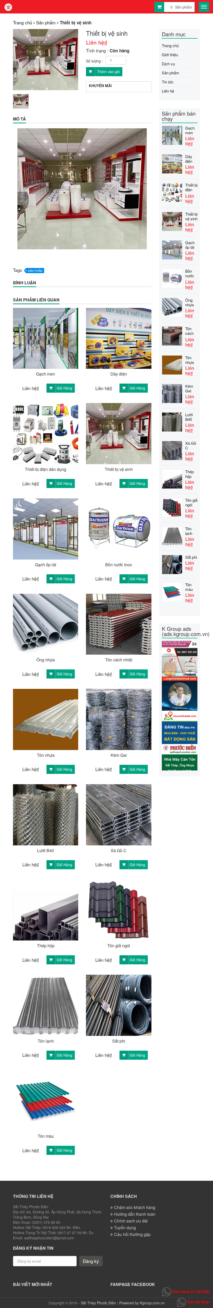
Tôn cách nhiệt (118, 659)
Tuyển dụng (125, 1228)
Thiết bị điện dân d (191, 188)
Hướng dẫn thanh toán (134, 1214)
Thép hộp (46, 945)
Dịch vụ (168, 63)
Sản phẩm (35, 270)
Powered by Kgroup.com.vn (142, 1302)
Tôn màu (46, 1136)
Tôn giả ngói (118, 945)
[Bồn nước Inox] (172, 277)
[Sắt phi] (172, 564)
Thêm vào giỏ (108, 71)
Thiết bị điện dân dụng (45, 469)
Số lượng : (94, 60)
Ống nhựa (45, 659)
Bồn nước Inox (118, 564)
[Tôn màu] (172, 591)
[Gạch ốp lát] (172, 249)
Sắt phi (118, 1041)
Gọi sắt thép (197, 1302)
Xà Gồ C (119, 850)
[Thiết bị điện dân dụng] (172, 191)
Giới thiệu (170, 54)
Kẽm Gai (119, 755)
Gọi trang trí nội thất (190, 1291)
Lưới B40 (45, 850)
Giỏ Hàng (64, 388)
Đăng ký (91, 1261)
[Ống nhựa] (172, 306)
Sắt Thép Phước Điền (98, 1302)
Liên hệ (168, 91)
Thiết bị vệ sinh (119, 469)
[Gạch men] (172, 134)
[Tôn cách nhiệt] (172, 335)
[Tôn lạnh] (172, 535)
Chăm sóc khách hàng (134, 1207)
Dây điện (118, 374)
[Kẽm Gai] (172, 393)
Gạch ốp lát (45, 564)
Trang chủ (170, 45)
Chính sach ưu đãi (131, 1221)
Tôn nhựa (46, 755)
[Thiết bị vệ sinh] (172, 220)
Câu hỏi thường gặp (132, 1234)
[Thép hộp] (172, 478)
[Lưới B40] (172, 421)
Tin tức (168, 81)
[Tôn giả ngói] (172, 507)
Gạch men (45, 374)
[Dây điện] (172, 163)
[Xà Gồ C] (172, 450)
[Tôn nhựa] (172, 364)
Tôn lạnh (46, 1041)
